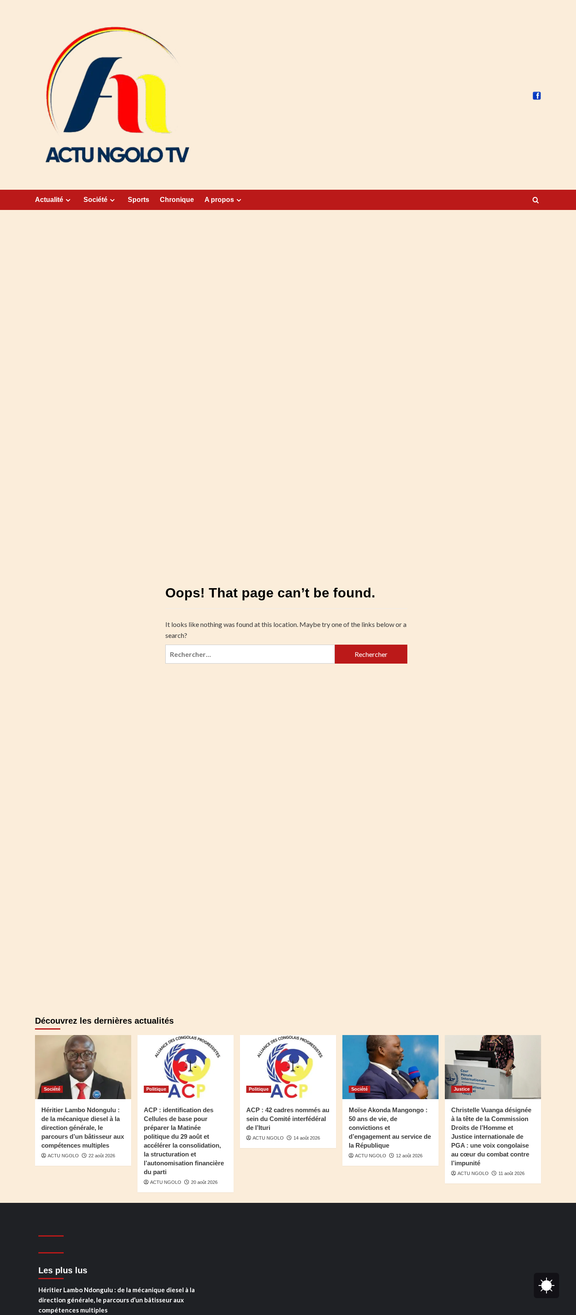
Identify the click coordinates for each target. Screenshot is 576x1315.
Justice (462, 1089)
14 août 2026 (306, 1137)
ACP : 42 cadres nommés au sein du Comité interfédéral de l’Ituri (287, 1118)
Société (95, 199)
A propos (219, 199)
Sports (138, 199)
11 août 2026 (511, 1173)
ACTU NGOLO (63, 1155)
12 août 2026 (409, 1155)
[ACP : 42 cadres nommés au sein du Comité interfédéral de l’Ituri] (288, 1067)
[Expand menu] (68, 200)
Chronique (177, 199)
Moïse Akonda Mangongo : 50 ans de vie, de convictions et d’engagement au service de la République (390, 1127)
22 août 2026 (102, 1155)
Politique (156, 1089)
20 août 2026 (204, 1182)
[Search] (535, 200)
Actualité (49, 199)
